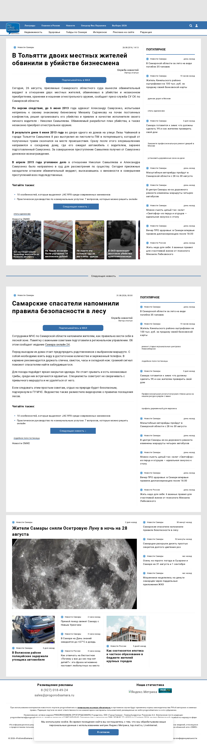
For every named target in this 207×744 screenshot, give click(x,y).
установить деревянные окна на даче (166, 158)
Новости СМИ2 (21, 219)
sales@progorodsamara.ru (54, 695)
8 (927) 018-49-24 (54, 690)
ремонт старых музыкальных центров (160, 346)
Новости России (158, 243)
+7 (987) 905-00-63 (70, 717)
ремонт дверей (185, 143)
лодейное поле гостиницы (27, 438)
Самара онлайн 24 (57, 344)
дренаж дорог (154, 98)
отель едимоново (22, 214)
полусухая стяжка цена (179, 394)
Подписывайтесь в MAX (76, 80)
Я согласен (103, 732)
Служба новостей (128, 70)
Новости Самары (26, 47)
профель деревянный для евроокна (159, 408)
